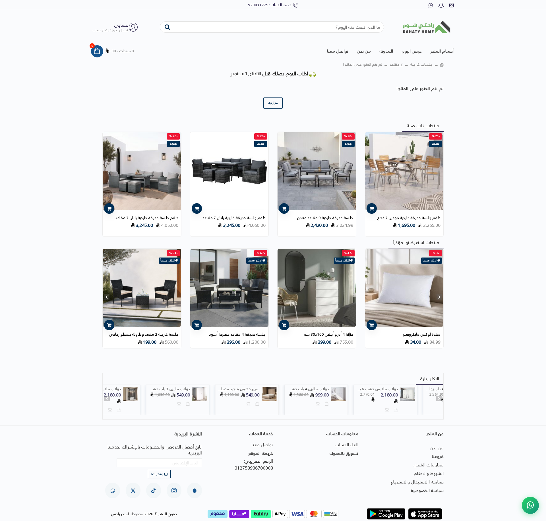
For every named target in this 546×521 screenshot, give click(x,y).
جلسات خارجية (421, 64)
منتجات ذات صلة (423, 126)
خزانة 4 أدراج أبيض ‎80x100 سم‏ (328, 334)
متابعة (273, 103)
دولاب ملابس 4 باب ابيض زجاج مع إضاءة (126, 389)
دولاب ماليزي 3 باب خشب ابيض (195, 389)
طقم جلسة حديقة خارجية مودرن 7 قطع (408, 217)
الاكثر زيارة (429, 379)
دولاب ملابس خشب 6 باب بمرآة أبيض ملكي (403, 389)
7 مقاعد (396, 64)
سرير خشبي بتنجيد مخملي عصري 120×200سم (264, 389)
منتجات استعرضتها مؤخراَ (416, 242)
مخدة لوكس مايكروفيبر (421, 334)
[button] (439, 297)
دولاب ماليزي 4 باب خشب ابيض (334, 389)
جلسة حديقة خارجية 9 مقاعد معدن (325, 217)
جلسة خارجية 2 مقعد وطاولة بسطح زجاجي (143, 334)
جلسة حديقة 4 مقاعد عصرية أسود (237, 334)
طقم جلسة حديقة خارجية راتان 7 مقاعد (234, 217)
